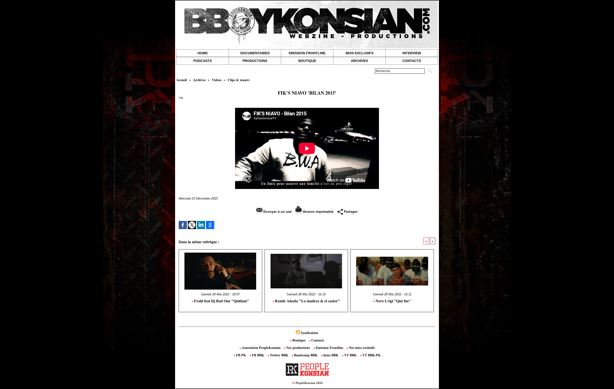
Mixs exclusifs (359, 53)
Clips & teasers (238, 79)
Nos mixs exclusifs (361, 347)
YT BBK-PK (371, 355)
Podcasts (202, 61)
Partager (350, 211)
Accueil (181, 79)
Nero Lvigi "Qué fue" (393, 301)
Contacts (317, 340)
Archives (359, 61)
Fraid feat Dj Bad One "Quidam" (221, 301)
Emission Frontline (307, 53)
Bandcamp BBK (306, 355)
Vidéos (216, 79)
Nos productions (298, 347)
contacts (411, 61)
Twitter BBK (279, 355)
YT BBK (350, 355)
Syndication (309, 332)
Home (203, 53)
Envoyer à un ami (277, 211)
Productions (254, 61)
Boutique (307, 61)
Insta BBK (330, 355)
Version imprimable (317, 211)
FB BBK (258, 355)
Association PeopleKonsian (261, 347)
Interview (411, 53)
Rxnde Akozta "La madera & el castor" (307, 301)
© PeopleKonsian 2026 (307, 383)
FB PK (241, 355)
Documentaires (255, 53)
